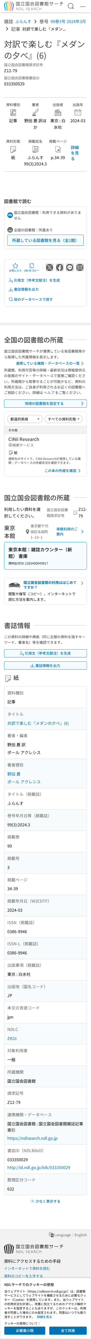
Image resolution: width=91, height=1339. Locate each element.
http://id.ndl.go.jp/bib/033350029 (38, 1167)
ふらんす (23, 21)
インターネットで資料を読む (27, 1268)
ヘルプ (49, 392)
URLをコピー (31, 270)
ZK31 (12, 1038)
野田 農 (13, 774)
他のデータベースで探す (33, 299)
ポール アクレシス (24, 782)
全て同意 (68, 1330)
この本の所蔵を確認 (60, 470)
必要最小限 (25, 1330)
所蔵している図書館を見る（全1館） (45, 240)
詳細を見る (75, 153)
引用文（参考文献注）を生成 (37, 280)
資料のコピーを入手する (23, 1275)
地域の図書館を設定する (44, 403)
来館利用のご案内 (67, 531)
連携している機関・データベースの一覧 (48, 363)
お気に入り (15, 270)
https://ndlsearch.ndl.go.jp (32, 1138)
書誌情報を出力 (26, 289)
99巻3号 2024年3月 (68, 21)
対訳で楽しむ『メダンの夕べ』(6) (38, 723)
